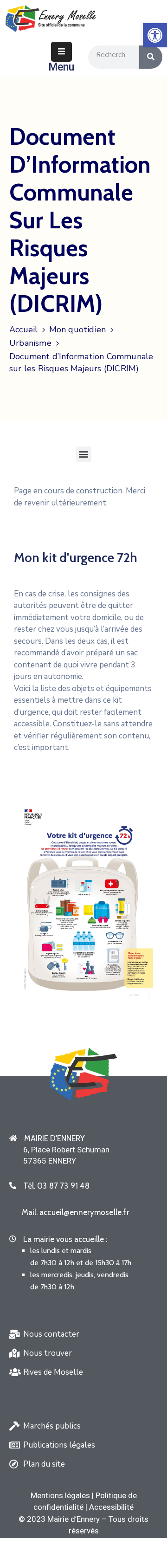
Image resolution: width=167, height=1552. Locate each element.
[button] (83, 454)
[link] (155, 35)
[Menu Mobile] (61, 52)
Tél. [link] (56, 1185)
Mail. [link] (75, 1212)
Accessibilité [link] (111, 1507)
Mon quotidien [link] (77, 329)
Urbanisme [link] (30, 343)
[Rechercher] (150, 57)
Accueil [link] (23, 329)
